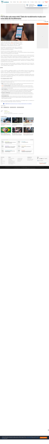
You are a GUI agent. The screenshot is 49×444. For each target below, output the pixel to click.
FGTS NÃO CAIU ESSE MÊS (20, 107)
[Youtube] (41, 158)
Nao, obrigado (45, 5)
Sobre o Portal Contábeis (11, 158)
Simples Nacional (29, 158)
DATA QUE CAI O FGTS (13, 107)
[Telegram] (44, 158)
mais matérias (16, 113)
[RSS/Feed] (46, 158)
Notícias (2, 158)
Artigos (1, 159)
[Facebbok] (38, 158)
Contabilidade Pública (19, 158)
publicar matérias (21, 113)
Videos (1, 160)
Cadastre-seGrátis (46, 2)
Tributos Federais (10, 160)
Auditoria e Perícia (19, 160)
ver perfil (6, 113)
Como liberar (40, 5)
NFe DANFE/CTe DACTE (30, 160)
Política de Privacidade (29, 437)
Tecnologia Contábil (19, 159)
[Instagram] (37, 158)
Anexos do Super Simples (30, 159)
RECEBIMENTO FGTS (6, 107)
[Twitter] (40, 158)
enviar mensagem (11, 113)
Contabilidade (10, 159)
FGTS (12, 43)
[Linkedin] (43, 158)
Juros (2, 85)
